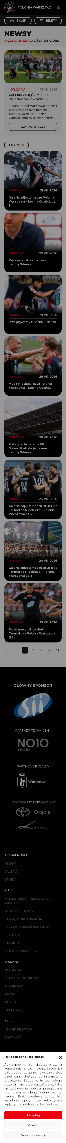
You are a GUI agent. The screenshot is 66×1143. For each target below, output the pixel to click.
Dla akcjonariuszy (20, 951)
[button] (60, 1057)
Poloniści (13, 1037)
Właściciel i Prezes (21, 911)
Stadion (11, 943)
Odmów (33, 1125)
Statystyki (13, 1010)
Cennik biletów (18, 1029)
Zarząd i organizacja (23, 919)
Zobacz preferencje (33, 1135)
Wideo (9, 879)
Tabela (10, 1002)
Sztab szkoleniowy (21, 978)
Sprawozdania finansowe (27, 927)
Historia (12, 935)
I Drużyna (12, 970)
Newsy (10, 863)
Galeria (11, 871)
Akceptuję (33, 1115)
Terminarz (13, 986)
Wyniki (10, 994)
